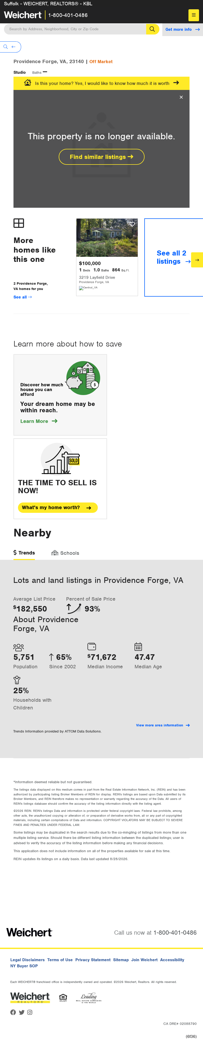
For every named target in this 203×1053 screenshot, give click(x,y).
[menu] (193, 15)
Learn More (38, 421)
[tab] (24, 554)
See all (20, 297)
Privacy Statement (92, 960)
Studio (19, 72)
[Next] (197, 259)
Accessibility (172, 960)
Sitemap (121, 960)
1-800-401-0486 (68, 15)
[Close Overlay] (181, 97)
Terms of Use (60, 960)
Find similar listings (99, 157)
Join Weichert (144, 960)
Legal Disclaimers (27, 960)
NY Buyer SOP (24, 966)
